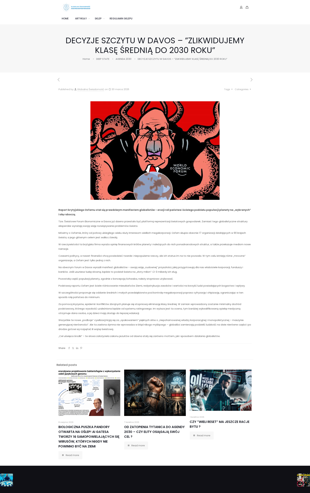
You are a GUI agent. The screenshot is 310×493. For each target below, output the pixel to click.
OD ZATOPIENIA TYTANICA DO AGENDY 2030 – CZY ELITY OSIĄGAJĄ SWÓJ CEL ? (154, 432)
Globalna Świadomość (90, 89)
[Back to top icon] (294, 486)
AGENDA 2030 (123, 59)
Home (86, 59)
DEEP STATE (102, 59)
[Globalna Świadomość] (76, 7)
